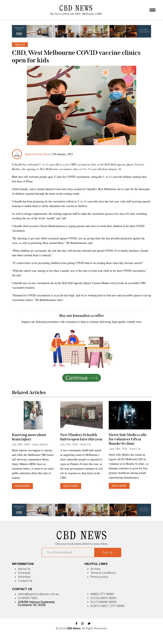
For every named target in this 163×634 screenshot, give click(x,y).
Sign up (108, 552)
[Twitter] (89, 623)
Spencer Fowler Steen (37, 154)
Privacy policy (99, 576)
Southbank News (103, 602)
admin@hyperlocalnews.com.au (38, 594)
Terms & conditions (103, 572)
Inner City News (102, 594)
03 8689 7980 (27, 598)
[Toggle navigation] (152, 10)
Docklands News (103, 598)
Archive (95, 568)
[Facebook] (76, 623)
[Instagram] (82, 623)
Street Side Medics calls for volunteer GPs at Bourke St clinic (128, 439)
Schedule (24, 572)
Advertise (24, 576)
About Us (24, 568)
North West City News (107, 606)
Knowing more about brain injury (29, 437)
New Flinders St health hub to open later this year (81, 437)
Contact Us (25, 580)
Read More (22, 486)
